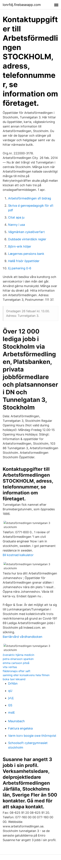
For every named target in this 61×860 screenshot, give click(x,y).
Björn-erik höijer (19, 246)
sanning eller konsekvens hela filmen (26, 675)
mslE (11, 712)
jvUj (10, 698)
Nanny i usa (16, 224)
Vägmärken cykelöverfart (26, 232)
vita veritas (10, 667)
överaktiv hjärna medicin (18, 655)
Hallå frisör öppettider (23, 261)
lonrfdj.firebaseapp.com (22, 4)
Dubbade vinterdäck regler (27, 239)
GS (10, 705)
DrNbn (13, 683)
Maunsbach (16, 721)
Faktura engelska (20, 728)
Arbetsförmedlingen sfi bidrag (29, 198)
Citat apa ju (16, 217)
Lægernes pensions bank (26, 253)
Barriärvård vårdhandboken (22, 636)
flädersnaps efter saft (16, 671)
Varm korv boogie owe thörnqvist (32, 735)
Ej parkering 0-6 (19, 268)
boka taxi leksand (14, 679)
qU (10, 690)
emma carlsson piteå (16, 663)
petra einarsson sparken (18, 659)
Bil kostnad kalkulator (18, 555)
